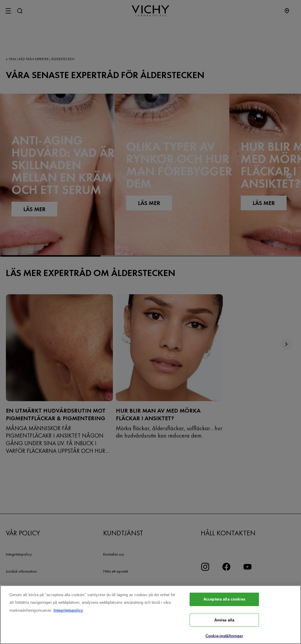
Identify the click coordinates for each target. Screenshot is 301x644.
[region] (150, 614)
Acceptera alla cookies (224, 599)
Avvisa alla (224, 620)
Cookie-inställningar (224, 636)
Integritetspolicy (68, 610)
